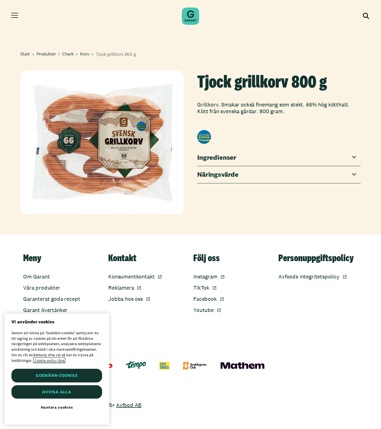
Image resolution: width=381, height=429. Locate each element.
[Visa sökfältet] (365, 16)
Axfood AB (128, 405)
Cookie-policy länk (49, 360)
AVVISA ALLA (56, 391)
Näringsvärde (217, 175)
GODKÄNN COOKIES (57, 375)
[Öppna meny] (15, 16)
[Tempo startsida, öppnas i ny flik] (136, 365)
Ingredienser (216, 158)
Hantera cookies (57, 407)
